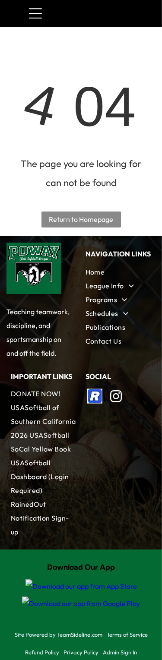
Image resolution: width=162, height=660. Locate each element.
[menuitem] (119, 272)
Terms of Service (127, 634)
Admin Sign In (120, 652)
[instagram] (116, 397)
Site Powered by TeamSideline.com (58, 634)
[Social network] (95, 397)
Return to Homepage (81, 219)
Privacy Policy (81, 652)
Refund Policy (42, 652)
